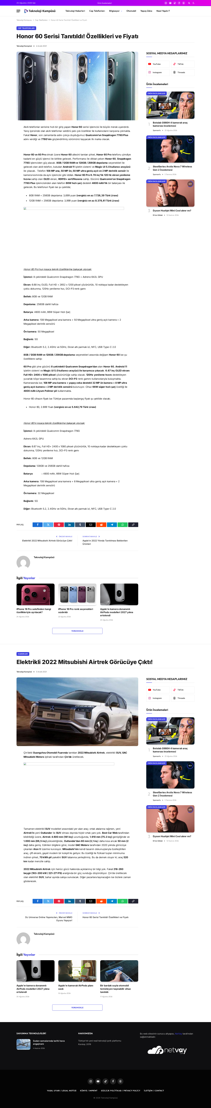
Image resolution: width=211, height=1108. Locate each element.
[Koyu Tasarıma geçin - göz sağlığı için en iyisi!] (193, 3)
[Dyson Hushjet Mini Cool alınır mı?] (170, 193)
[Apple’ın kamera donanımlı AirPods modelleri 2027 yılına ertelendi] (119, 594)
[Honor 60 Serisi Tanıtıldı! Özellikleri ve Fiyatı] (77, 86)
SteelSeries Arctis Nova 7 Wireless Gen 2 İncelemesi (172, 168)
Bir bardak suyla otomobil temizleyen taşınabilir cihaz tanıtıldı (115, 988)
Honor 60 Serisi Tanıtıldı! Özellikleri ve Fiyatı (105, 917)
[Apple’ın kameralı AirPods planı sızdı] (77, 971)
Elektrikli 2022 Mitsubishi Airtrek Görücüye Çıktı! (47, 540)
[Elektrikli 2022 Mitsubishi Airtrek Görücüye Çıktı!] (77, 711)
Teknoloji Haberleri (75, 10)
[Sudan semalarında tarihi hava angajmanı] (23, 1044)
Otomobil (131, 10)
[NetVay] (167, 1050)
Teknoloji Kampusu (24, 20)
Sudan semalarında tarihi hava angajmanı (49, 1042)
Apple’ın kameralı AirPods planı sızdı (75, 987)
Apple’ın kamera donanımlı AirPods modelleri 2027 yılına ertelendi (116, 612)
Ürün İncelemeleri (104, 3)
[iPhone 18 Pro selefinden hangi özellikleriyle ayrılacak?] (36, 594)
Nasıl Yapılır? (163, 10)
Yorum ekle (77, 631)
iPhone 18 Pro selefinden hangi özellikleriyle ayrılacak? (34, 611)
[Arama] (189, 3)
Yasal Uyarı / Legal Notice (62, 1090)
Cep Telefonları (97, 10)
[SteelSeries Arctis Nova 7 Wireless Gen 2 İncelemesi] (170, 149)
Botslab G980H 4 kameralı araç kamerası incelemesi (170, 124)
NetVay (178, 1033)
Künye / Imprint (88, 1090)
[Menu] (18, 11)
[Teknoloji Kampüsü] (40, 11)
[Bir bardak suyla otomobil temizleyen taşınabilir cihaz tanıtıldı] (119, 971)
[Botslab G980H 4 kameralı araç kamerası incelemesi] (170, 105)
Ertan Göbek (158, 215)
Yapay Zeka (146, 10)
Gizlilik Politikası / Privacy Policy (120, 1090)
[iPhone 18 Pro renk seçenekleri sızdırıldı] (77, 594)
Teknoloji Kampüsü (24, 46)
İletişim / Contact (154, 1090)
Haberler (23, 654)
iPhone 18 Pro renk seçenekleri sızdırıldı (75, 611)
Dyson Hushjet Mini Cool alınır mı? (172, 210)
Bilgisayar (114, 10)
